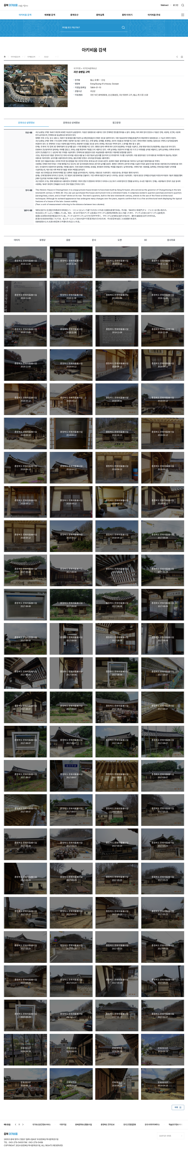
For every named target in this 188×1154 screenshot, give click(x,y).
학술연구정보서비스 (133, 1124)
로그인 (175, 5)
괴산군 (46, 57)
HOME (6, 56)
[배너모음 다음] (23, 1124)
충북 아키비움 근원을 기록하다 (16, 5)
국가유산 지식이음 (175, 1124)
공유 (177, 56)
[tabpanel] (94, 177)
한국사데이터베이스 (109, 1124)
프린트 (182, 56)
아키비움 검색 (15, 57)
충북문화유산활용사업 (40, 1124)
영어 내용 (28, 190)
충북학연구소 (155, 1124)
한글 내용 (28, 132)
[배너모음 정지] (19, 1124)
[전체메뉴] (182, 15)
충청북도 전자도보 (65, 1124)
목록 (176, 1107)
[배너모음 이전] (15, 1124)
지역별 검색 (31, 57)
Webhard (164, 5)
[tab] (26, 123)
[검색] (182, 5)
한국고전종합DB (87, 1124)
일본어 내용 (28, 210)
